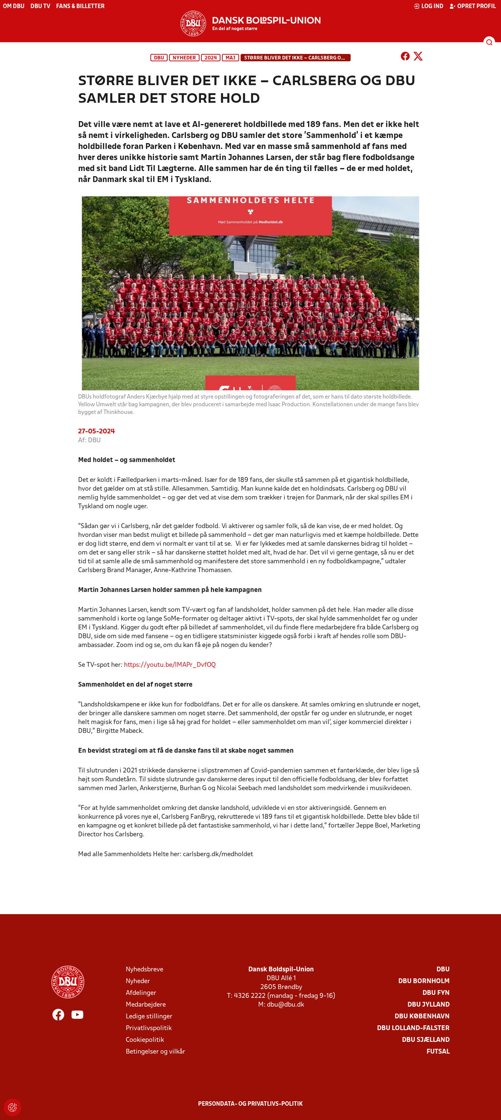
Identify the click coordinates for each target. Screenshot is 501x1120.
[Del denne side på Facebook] (405, 57)
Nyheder (184, 58)
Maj (230, 58)
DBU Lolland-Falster (413, 1028)
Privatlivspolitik (149, 1028)
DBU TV (40, 6)
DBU (159, 58)
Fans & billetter (80, 6)
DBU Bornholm (424, 981)
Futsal (438, 1052)
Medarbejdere (146, 1005)
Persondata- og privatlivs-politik (250, 1104)
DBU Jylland (428, 1005)
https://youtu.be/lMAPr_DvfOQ (170, 665)
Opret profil (476, 6)
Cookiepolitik (145, 1040)
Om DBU (14, 6)
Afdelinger (141, 993)
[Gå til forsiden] (250, 23)
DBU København (422, 1017)
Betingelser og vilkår (155, 1052)
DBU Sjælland (426, 1040)
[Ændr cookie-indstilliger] (12, 1107)
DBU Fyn (436, 993)
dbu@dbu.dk (285, 1005)
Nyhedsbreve (144, 970)
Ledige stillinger (149, 1017)
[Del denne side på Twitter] (418, 57)
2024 (211, 58)
